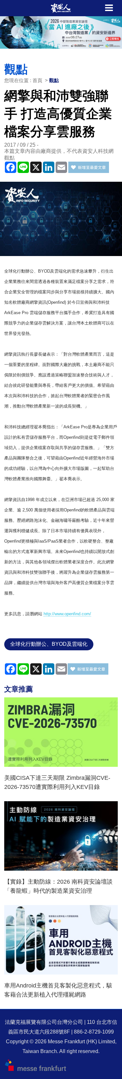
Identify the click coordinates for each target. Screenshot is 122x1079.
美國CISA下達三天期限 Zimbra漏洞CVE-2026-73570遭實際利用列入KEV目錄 (57, 782)
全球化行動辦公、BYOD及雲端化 (49, 644)
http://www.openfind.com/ (67, 613)
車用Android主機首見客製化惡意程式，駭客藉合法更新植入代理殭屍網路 (58, 990)
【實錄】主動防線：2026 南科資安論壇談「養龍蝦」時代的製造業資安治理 (58, 886)
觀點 (54, 80)
